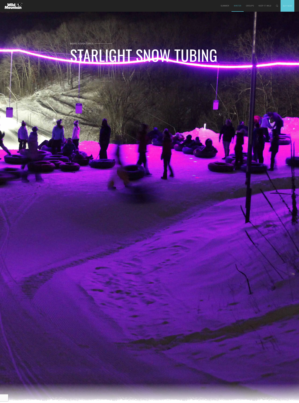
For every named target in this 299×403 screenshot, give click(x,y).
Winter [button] (237, 6)
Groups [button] (250, 6)
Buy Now (287, 6)
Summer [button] (225, 6)
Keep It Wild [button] (265, 6)
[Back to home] (13, 6)
